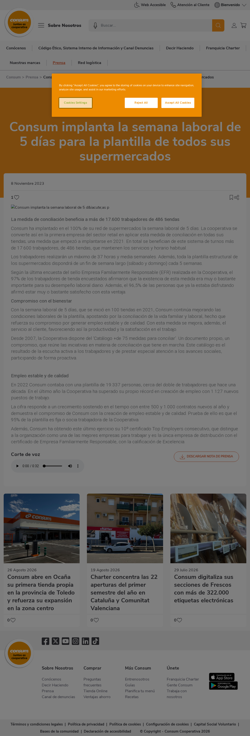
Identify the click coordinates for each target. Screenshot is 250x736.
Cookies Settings (75, 103)
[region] (127, 95)
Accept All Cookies (178, 103)
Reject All (141, 103)
